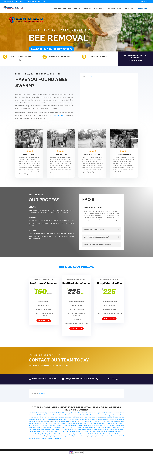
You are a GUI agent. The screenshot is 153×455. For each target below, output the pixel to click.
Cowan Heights (72, 417)
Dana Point (91, 417)
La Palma (83, 423)
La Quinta (95, 423)
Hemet (97, 419)
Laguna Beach (98, 421)
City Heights (108, 415)
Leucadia (31, 425)
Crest (79, 417)
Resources (98, 8)
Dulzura (103, 417)
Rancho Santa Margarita (67, 432)
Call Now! (135, 58)
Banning (67, 413)
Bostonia (90, 413)
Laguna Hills (106, 421)
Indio (41, 421)
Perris (65, 429)
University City (105, 436)
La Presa (89, 423)
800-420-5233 (135, 60)
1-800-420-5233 (143, 8)
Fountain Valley (58, 419)
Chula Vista (100, 415)
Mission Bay (87, 425)
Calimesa (116, 413)
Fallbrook (49, 419)
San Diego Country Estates (50, 434)
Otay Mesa (116, 427)
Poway (89, 429)
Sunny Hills (70, 436)
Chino (87, 415)
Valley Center (114, 436)
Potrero (84, 429)
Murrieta (39, 427)
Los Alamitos (46, 425)
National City (47, 427)
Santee (97, 434)
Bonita (80, 413)
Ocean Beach (77, 427)
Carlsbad (55, 415)
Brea (95, 413)
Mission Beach (96, 425)
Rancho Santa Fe (54, 432)
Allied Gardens (40, 413)
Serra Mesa (120, 434)
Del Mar (97, 417)
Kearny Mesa (64, 421)
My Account (145, 1)
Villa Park (121, 436)
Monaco (112, 425)
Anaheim (52, 413)
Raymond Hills (80, 432)
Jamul (49, 421)
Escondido (32, 419)
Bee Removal (87, 8)
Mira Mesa (80, 425)
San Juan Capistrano (73, 434)
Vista (30, 438)
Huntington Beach (34, 421)
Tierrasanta (84, 436)
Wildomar (43, 438)
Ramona (94, 429)
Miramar (73, 425)
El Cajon (115, 417)
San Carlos (118, 432)
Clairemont (116, 415)
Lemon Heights (119, 423)
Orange (98, 427)
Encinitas (121, 417)
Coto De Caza (63, 417)
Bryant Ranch (101, 413)
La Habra (36, 423)
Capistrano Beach (42, 415)
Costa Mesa (54, 417)
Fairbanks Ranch (41, 419)
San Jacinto (62, 434)
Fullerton (66, 419)
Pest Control (73, 8)
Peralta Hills (58, 429)
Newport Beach (56, 427)
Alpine (47, 413)
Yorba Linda (57, 438)
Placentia (70, 429)
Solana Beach (33, 436)
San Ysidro (103, 434)
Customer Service (113, 8)
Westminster (36, 438)
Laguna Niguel (115, 421)
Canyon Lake (32, 415)
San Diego (38, 434)
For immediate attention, (135, 55)
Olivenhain (92, 427)
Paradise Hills (49, 429)
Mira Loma (67, 425)
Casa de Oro (72, 415)
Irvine (45, 421)
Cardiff (50, 415)
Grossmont (91, 419)
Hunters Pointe (119, 419)
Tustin (98, 436)
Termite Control (59, 8)
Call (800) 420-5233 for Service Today (51, 49)
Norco (63, 427)
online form (92, 77)
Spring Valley (51, 436)
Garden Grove (74, 419)
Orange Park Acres (106, 427)
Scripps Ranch (111, 434)
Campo (122, 413)
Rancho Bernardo (103, 429)
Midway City (59, 425)
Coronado (47, 417)
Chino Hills (93, 415)
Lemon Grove (110, 423)
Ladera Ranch (89, 421)
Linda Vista (38, 425)
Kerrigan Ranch (73, 421)
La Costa (81, 421)
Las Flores (102, 423)
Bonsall (84, 413)
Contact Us (128, 8)
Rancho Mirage (114, 429)
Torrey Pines (91, 436)
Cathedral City (80, 415)
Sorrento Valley (41, 436)
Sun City (63, 436)
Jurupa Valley (56, 421)
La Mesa (70, 423)
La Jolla (42, 423)
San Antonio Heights (107, 432)
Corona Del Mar (39, 417)
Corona (31, 417)
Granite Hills (83, 419)
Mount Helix (32, 427)
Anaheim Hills (60, 413)
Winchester (50, 438)
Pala (34, 429)
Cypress (84, 417)
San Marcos (83, 434)
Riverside (88, 432)
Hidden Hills (104, 419)
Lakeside (64, 423)
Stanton (58, 436)
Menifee (52, 425)
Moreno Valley (119, 425)
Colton (122, 415)
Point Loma (77, 429)
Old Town (85, 427)
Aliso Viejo (32, 413)
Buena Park (109, 413)
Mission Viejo (105, 425)
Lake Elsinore (49, 423)
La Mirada (76, 423)
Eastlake (109, 417)
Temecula (77, 436)
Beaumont (74, 413)
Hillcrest (111, 419)
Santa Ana (91, 434)
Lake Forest (57, 423)
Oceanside (69, 427)
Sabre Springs (96, 432)
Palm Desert (40, 429)
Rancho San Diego (42, 432)
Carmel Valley (63, 415)
